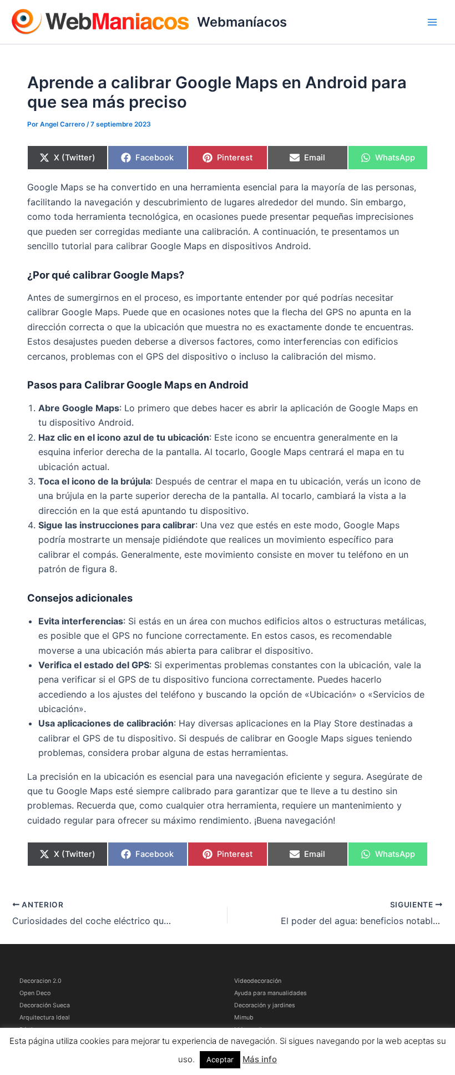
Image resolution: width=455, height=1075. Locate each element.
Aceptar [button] (220, 1059)
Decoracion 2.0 (40, 981)
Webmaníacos (242, 22)
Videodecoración (257, 981)
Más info (259, 1059)
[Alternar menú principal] (432, 22)
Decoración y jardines (264, 1005)
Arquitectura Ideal (44, 1017)
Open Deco (34, 993)
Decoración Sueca (44, 1005)
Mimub (244, 1017)
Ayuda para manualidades (270, 993)
